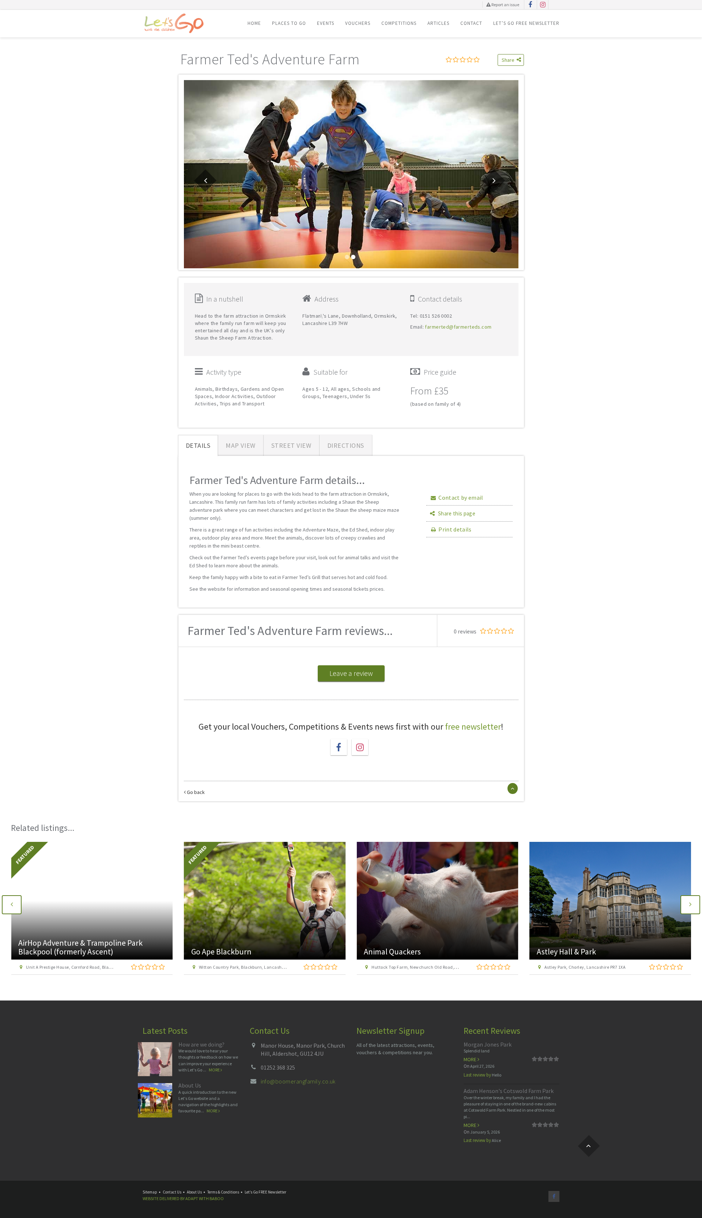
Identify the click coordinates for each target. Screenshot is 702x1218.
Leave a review (351, 673)
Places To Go (289, 23)
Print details (454, 529)
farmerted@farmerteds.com (458, 327)
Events (325, 23)
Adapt (191, 1198)
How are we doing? (201, 1044)
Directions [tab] (345, 445)
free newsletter (473, 726)
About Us (189, 1085)
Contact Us (172, 1192)
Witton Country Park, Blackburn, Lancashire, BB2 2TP (252, 967)
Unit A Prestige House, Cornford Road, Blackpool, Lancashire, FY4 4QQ (96, 967)
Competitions (398, 23)
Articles (438, 23)
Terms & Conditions (223, 1192)
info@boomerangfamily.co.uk (298, 1081)
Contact (471, 23)
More (214, 1070)
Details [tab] (198, 445)
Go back (195, 792)
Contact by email (460, 497)
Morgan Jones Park (488, 1044)
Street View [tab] (291, 445)
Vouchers (357, 23)
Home (254, 23)
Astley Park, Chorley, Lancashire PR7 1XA (585, 967)
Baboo (217, 1198)
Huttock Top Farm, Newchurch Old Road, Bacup (419, 967)
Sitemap (150, 1192)
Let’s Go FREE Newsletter (526, 23)
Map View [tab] (240, 445)
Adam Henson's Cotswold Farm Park (509, 1090)
